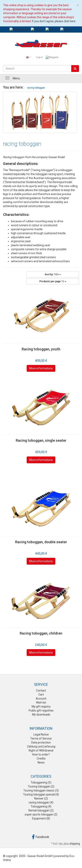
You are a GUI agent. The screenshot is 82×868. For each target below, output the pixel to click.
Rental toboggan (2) (41, 810)
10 (52, 281)
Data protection (41, 742)
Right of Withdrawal (41, 750)
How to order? (41, 754)
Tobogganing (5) (41, 782)
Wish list (41, 702)
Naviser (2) (41, 798)
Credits (41, 758)
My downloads (41, 714)
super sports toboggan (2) (41, 814)
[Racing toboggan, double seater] (41, 508)
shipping (74, 843)
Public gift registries (41, 710)
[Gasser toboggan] (41, 44)
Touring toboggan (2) (41, 786)
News (41, 762)
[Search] (75, 68)
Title (52, 274)
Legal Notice (41, 734)
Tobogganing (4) (41, 806)
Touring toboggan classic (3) (41, 790)
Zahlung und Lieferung (41, 746)
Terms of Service (41, 738)
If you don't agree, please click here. (54, 21)
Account (41, 698)
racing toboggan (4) (41, 802)
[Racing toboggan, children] (41, 600)
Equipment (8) (41, 818)
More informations (41, 368)
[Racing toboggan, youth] (41, 315)
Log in (39, 57)
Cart (41, 694)
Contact (41, 690)
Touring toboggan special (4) (41, 794)
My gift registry (41, 706)
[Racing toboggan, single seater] (41, 407)
